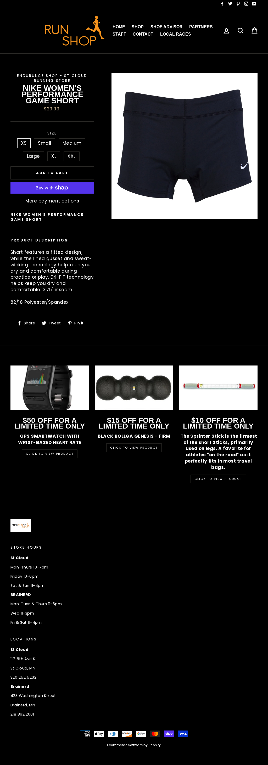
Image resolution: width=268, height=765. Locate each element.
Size (52, 133)
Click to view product (134, 448)
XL (53, 156)
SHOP (138, 27)
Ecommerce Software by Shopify (134, 745)
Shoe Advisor (166, 27)
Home (119, 27)
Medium (72, 143)
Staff (119, 34)
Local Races (175, 34)
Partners (201, 27)
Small (44, 143)
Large (33, 156)
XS (24, 143)
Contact (143, 34)
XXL (71, 156)
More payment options (52, 201)
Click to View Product (50, 454)
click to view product (218, 479)
